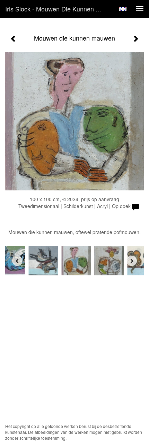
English (123, 9)
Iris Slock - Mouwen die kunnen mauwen (56, 8)
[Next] (131, 261)
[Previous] (17, 261)
